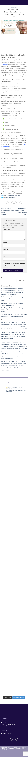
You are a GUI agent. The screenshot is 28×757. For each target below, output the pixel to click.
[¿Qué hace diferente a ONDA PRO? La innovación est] (14, 673)
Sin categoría (14, 7)
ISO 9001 (21, 748)
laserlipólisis (4, 64)
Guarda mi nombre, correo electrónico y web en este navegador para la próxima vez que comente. (14, 265)
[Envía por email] (15, 203)
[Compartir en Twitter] (12, 203)
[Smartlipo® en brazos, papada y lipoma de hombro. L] (14, 597)
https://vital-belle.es (11, 197)
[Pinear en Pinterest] (18, 203)
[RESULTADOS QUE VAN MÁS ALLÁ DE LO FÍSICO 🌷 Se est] (14, 507)
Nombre (5, 242)
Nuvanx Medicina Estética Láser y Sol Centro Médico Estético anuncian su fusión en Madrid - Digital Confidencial (13, 354)
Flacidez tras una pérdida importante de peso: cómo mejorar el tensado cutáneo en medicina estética (13, 298)
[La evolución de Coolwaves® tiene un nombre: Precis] (14, 552)
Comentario (6, 229)
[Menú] (2, 2)
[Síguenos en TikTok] (14, 739)
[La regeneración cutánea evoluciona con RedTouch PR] (14, 657)
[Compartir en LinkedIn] (20, 203)
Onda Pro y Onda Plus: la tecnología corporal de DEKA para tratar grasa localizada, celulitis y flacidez (14, 309)
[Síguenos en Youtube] (16, 739)
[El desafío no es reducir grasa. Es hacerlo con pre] (14, 642)
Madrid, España (6, 733)
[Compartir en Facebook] (10, 203)
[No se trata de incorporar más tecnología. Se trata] (14, 688)
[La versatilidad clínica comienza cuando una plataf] (14, 612)
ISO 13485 (4, 750)
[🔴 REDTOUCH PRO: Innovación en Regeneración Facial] (14, 416)
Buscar (3, 277)
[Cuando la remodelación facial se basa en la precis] (14, 476)
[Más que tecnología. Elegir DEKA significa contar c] (14, 582)
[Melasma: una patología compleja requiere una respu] (14, 537)
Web (4, 256)
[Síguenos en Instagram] (11, 739)
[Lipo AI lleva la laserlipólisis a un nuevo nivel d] (14, 522)
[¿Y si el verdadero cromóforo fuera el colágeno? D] (14, 627)
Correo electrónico (8, 249)
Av (17, 747)
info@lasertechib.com (8, 723)
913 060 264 (5, 721)
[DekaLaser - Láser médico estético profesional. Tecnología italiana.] (14, 2)
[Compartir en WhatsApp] (7, 203)
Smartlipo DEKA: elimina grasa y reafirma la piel (14, 329)
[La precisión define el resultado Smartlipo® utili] (14, 461)
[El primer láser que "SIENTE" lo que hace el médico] (14, 446)
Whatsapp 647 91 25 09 (8, 725)
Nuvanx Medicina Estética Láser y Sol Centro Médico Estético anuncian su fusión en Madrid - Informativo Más (13, 334)
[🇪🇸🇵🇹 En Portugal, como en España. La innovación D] (14, 491)
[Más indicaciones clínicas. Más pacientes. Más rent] (14, 567)
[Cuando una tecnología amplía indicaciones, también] (14, 431)
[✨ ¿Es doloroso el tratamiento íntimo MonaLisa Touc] (14, 401)
